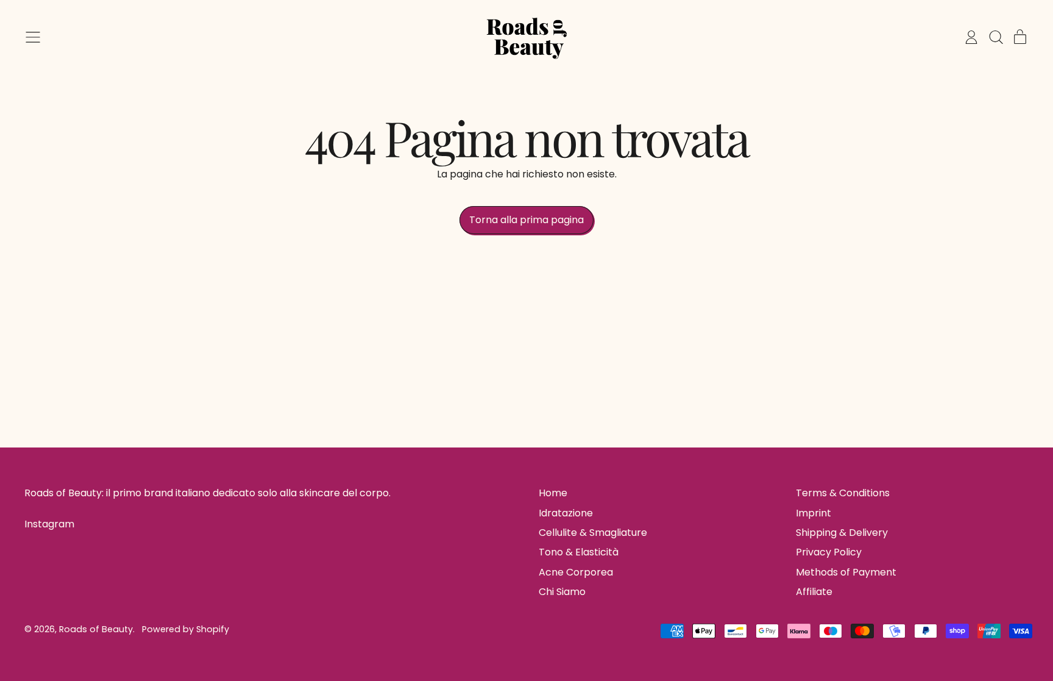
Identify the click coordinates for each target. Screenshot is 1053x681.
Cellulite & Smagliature (593, 533)
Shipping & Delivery (842, 533)
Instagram (49, 524)
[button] (995, 37)
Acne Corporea (576, 572)
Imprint (813, 513)
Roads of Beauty (96, 629)
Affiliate (814, 592)
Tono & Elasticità (579, 552)
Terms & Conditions (843, 493)
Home (553, 493)
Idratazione (566, 513)
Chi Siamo (562, 592)
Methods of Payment (846, 572)
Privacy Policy (829, 552)
